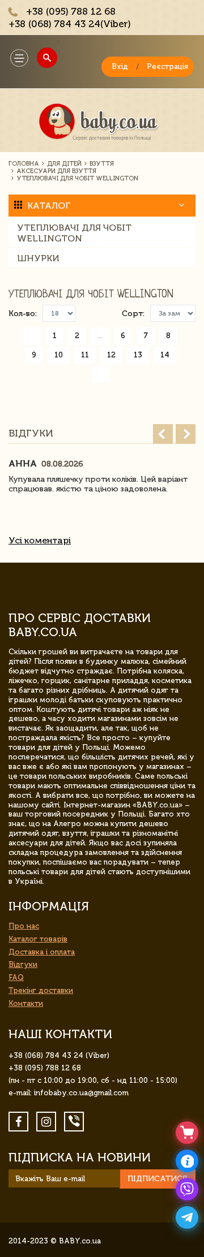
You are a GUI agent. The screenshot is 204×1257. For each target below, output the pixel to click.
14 (164, 355)
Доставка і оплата (41, 952)
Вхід (120, 66)
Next (186, 434)
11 (85, 355)
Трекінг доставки (40, 990)
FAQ (16, 977)
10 (58, 355)
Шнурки (38, 258)
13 (138, 355)
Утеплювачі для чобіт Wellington (74, 233)
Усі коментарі (39, 540)
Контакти (25, 1003)
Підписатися (158, 1178)
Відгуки (22, 964)
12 (111, 355)
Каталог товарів (37, 939)
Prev (163, 434)
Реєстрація (167, 66)
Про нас (23, 926)
